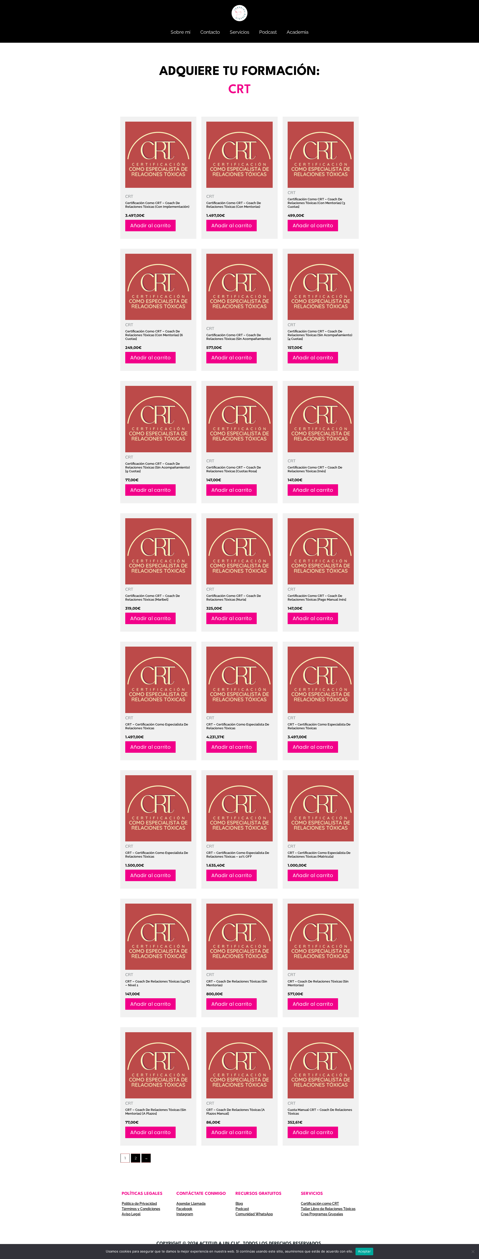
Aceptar (364, 1251)
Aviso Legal (131, 1214)
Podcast (268, 32)
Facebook (184, 1209)
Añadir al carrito (150, 225)
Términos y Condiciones (141, 1209)
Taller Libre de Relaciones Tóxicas (328, 1209)
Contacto (210, 32)
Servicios (239, 32)
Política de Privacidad (139, 1204)
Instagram (184, 1214)
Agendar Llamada (191, 1204)
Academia (297, 32)
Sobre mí (180, 32)
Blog (239, 1204)
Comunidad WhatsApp (254, 1214)
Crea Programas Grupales (322, 1214)
